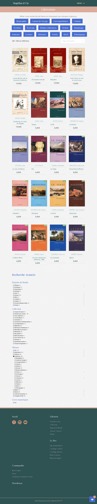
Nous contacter (55, 455)
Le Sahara (72, 124)
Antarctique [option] (18, 289)
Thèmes (52, 434)
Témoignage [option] (20, 388)
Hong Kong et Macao (76, 169)
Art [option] (16, 350)
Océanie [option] (17, 299)
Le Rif (52, 124)
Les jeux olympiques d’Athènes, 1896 (39, 259)
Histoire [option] (18, 354)
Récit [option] (18, 386)
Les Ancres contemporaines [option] (23, 321)
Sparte (71, 258)
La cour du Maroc (19, 169)
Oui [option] (15, 402)
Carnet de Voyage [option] (21, 360)
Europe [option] (18, 295)
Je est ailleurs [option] (19, 317)
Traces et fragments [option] (21, 343)
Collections (53, 425)
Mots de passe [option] (19, 335)
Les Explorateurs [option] (20, 323)
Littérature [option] (18, 356)
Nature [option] (17, 392)
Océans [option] (17, 301)
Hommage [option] (19, 374)
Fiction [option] (18, 372)
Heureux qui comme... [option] (21, 314)
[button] (49, 285)
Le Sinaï (53, 213)
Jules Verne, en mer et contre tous (77, 79)
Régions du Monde (56, 428)
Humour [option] (19, 376)
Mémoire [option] (19, 382)
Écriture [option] (18, 366)
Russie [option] (17, 305)
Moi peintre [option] (18, 333)
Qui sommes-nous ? (56, 446)
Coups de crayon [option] (20, 312)
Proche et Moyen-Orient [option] (22, 303)
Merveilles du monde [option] (21, 329)
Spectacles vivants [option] (20, 341)
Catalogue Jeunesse (56, 452)
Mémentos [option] (18, 325)
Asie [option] (17, 293)
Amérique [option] (18, 287)
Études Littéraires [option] (21, 370)
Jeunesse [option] (18, 319)
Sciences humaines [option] (21, 394)
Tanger (34, 124)
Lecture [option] (18, 380)
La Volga (53, 169)
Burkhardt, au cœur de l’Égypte (20, 122)
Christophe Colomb (38, 79)
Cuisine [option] (18, 364)
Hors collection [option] (19, 315)
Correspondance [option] (21, 362)
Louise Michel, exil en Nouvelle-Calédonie (20, 79)
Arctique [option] (17, 291)
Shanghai (35, 213)
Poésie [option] (18, 384)
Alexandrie (73, 213)
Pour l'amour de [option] (20, 337)
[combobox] (73, 41)
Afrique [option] (17, 285)
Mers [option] (17, 297)
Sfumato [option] (18, 339)
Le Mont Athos (17, 258)
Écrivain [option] (19, 368)
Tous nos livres (55, 422)
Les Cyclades (54, 258)
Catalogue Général (56, 449)
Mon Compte (16, 470)
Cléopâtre (16, 213)
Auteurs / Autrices (56, 431)
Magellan (53, 79)
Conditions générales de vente (22, 477)
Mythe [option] (17, 390)
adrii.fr (59, 501)
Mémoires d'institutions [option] (22, 327)
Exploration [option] (19, 352)
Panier (14, 474)
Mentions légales (55, 458)
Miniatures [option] (18, 331)
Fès (33, 169)
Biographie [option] (20, 358)
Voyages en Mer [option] (20, 396)
